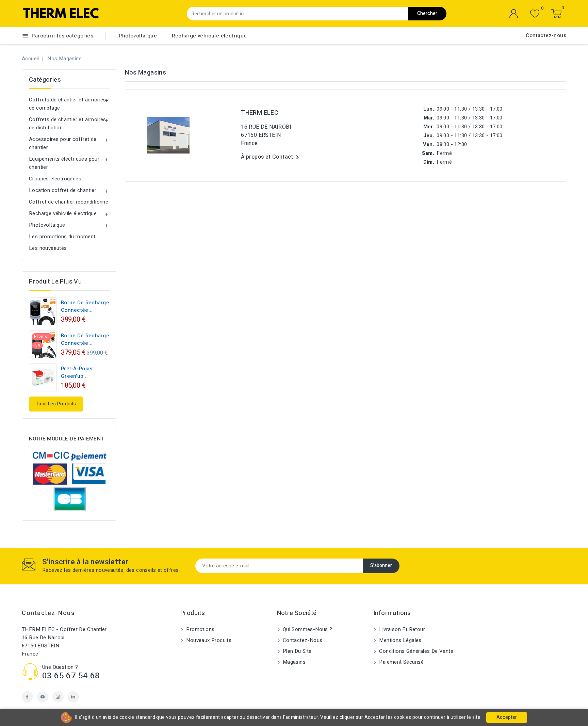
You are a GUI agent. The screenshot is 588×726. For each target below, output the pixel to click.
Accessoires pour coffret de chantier (63, 143)
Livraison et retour (401, 629)
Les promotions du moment (62, 236)
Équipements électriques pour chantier (64, 163)
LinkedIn (73, 697)
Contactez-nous (546, 35)
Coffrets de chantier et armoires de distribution (67, 123)
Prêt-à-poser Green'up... (77, 372)
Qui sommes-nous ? (306, 629)
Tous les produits (56, 403)
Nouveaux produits (208, 640)
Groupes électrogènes (55, 178)
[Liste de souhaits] (534, 13)
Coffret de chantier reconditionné (68, 202)
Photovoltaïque (138, 35)
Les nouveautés (48, 248)
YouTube (42, 697)
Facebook (27, 697)
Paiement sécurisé (401, 662)
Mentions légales (400, 640)
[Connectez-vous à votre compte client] (513, 13)
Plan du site (296, 651)
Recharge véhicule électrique (209, 35)
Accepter (506, 717)
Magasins (293, 662)
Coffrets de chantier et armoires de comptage (67, 104)
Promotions (199, 629)
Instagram (58, 697)
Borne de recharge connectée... (85, 306)
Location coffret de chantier (62, 190)
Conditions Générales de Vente (415, 651)
